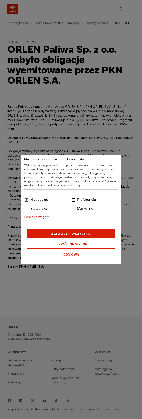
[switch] (74, 199)
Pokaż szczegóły (36, 217)
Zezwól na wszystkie (71, 234)
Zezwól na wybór (71, 244)
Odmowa (71, 254)
